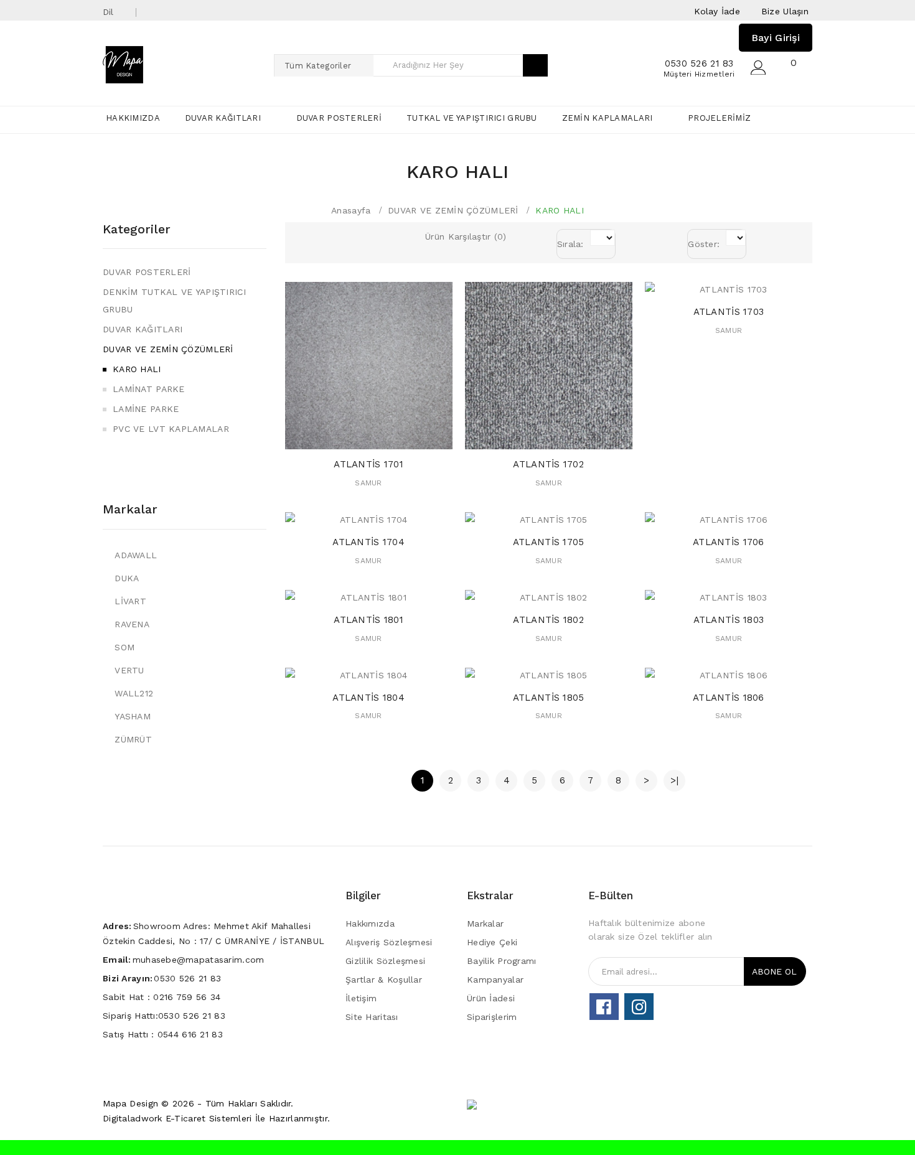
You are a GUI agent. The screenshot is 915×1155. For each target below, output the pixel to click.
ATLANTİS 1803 (728, 619)
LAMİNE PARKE (146, 409)
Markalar (130, 509)
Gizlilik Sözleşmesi (385, 961)
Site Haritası (371, 1017)
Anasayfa (350, 210)
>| (674, 780)
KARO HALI (559, 210)
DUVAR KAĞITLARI (142, 329)
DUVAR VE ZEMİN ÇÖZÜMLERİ (453, 210)
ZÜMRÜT (133, 739)
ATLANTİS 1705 (548, 542)
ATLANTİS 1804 (368, 697)
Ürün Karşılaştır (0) (466, 236)
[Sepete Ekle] (356, 436)
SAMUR (368, 483)
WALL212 (134, 693)
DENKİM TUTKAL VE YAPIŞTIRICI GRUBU (174, 300)
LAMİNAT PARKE (149, 389)
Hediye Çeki (492, 942)
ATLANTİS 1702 (548, 464)
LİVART (130, 601)
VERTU (129, 670)
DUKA (127, 578)
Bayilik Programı (501, 961)
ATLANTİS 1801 (368, 619)
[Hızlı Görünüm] (380, 436)
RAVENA (132, 624)
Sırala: (570, 244)
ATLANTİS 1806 (728, 697)
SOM (124, 647)
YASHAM (133, 716)
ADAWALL (136, 555)
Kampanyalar (495, 979)
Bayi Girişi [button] (775, 38)
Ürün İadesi (491, 998)
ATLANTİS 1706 (728, 542)
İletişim (361, 998)
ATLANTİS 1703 (728, 311)
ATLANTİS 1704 (368, 542)
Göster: (704, 244)
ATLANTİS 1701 (368, 464)
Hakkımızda (370, 923)
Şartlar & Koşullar (383, 979)
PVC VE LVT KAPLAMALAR (171, 429)
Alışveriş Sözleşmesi (389, 942)
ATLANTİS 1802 (548, 619)
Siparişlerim (492, 1017)
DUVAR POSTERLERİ (146, 272)
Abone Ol (774, 971)
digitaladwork (132, 1118)
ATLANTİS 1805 (548, 697)
